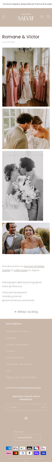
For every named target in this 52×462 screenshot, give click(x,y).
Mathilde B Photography (30, 388)
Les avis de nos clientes (19, 364)
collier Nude (20, 270)
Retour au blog (28, 311)
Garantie (11, 338)
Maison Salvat (16, 458)
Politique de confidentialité (21, 377)
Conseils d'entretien (17, 344)
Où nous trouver (15, 357)
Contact (10, 351)
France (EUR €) (24, 437)
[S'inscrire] (43, 407)
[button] (3, 17)
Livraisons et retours (17, 331)
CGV (8, 370)
